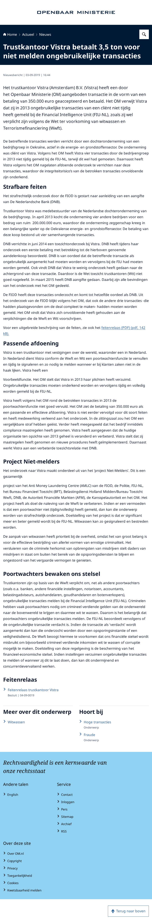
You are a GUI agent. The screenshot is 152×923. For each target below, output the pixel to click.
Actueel (28, 34)
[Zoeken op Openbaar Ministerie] (144, 34)
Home (12, 34)
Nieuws (45, 34)
